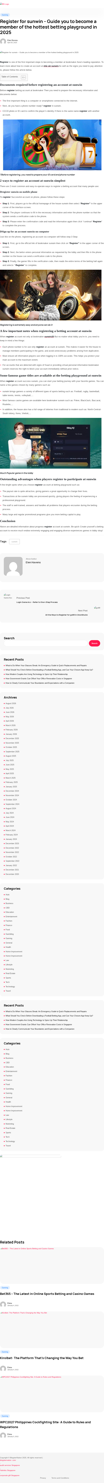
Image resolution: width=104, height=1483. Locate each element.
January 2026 (11, 734)
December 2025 (12, 738)
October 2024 (11, 800)
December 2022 (12, 848)
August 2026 (11, 703)
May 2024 (10, 822)
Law (7, 960)
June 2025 (10, 765)
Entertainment (11, 916)
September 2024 (12, 804)
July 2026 (10, 708)
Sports (8, 978)
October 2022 (11, 857)
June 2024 (10, 817)
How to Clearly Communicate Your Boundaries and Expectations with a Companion (40, 683)
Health (8, 947)
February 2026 (12, 730)
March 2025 (10, 778)
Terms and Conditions (60, 1478)
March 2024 (10, 830)
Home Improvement (14, 951)
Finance (9, 925)
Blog (7, 899)
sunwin (14, 542)
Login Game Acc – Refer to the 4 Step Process (37, 602)
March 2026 (10, 725)
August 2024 (11, 808)
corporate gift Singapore (9, 1475)
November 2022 (12, 852)
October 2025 (11, 747)
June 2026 (10, 712)
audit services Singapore (10, 1465)
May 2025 (10, 769)
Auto (7, 894)
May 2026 (10, 716)
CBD (8, 908)
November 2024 (12, 795)
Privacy (43, 1478)
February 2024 (12, 835)
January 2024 (11, 839)
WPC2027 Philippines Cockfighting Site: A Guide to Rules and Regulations (45, 1424)
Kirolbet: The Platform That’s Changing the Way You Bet (42, 1358)
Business (9, 903)
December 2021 (12, 870)
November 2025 (12, 743)
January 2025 (11, 787)
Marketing (10, 969)
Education (10, 912)
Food (8, 929)
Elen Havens (12, 40)
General (9, 943)
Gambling (10, 934)
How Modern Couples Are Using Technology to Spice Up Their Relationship (37, 674)
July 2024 (10, 813)
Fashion (9, 921)
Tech (8, 982)
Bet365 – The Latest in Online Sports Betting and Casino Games (47, 1294)
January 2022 (11, 865)
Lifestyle (9, 965)
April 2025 (10, 773)
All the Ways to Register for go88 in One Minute (66, 615)
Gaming (5, 15)
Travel (8, 991)
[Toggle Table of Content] (22, 77)
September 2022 (12, 861)
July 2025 (10, 760)
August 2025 (11, 756)
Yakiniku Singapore (7, 1470)
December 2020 (12, 874)
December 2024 (12, 791)
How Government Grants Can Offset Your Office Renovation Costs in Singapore (39, 678)
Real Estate (10, 973)
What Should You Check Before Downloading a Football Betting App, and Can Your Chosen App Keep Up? (49, 670)
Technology (10, 986)
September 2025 (12, 752)
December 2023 (12, 843)
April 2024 (10, 826)
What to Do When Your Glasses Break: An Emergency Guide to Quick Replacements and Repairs (46, 665)
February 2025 (12, 782)
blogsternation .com (8, 1460)
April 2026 (10, 721)
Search (9, 638)
